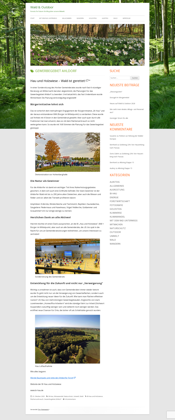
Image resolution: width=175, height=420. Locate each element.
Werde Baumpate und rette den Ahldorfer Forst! (53, 378)
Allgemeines (117, 185)
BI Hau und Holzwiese (95, 396)
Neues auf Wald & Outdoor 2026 (122, 103)
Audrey (112, 168)
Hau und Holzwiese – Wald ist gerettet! (57, 81)
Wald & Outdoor (41, 7)
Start (32, 18)
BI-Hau (51, 396)
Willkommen (66, 18)
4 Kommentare (70, 399)
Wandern (80, 18)
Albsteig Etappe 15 (127, 162)
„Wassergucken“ (116, 92)
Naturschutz (68, 396)
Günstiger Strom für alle (119, 118)
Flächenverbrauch (36, 399)
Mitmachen (116, 224)
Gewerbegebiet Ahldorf (52, 399)
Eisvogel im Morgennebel (119, 97)
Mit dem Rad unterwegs (48, 18)
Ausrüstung (117, 189)
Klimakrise (116, 212)
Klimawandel (58, 396)
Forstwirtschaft (120, 201)
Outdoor (115, 232)
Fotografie (116, 205)
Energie (114, 197)
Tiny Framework (43, 409)
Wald (115, 18)
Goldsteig (93, 18)
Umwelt (76, 396)
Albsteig (105, 18)
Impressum (126, 18)
